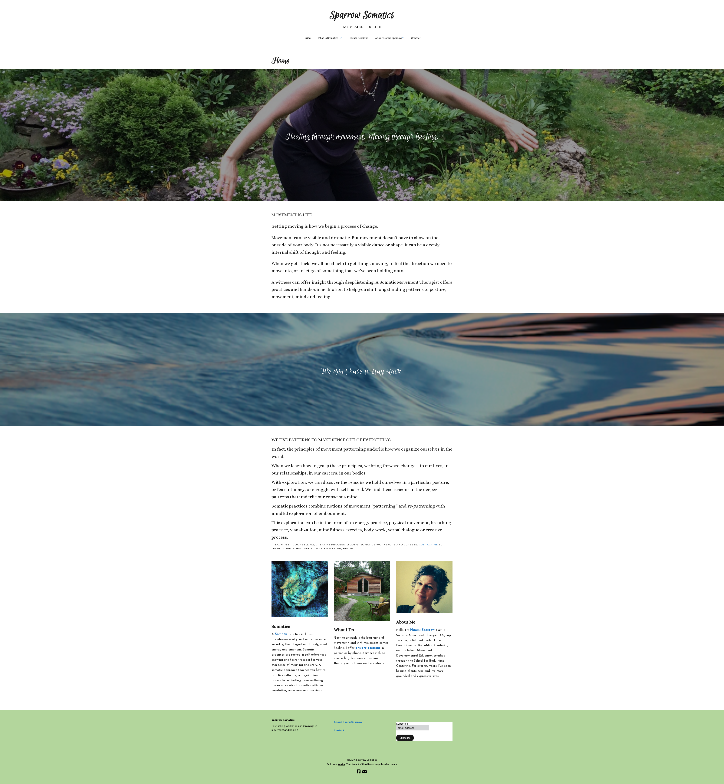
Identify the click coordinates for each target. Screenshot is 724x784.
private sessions (367, 648)
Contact (416, 37)
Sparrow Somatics (362, 15)
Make (341, 764)
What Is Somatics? (329, 37)
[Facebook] (358, 772)
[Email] (364, 772)
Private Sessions (358, 37)
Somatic (281, 634)
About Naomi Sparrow (388, 37)
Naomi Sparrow (422, 630)
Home (307, 37)
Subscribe (402, 723)
